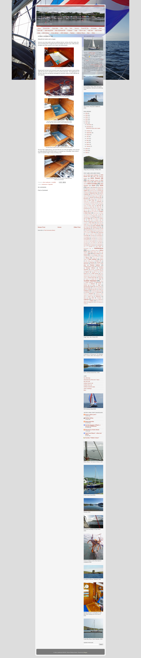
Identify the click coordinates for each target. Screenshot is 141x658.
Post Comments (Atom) (49, 230)
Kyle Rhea (93, 232)
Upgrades (50, 184)
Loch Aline (86, 235)
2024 (86, 117)
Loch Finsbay (99, 238)
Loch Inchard (93, 239)
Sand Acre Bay (86, 276)
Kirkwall (92, 231)
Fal (86, 214)
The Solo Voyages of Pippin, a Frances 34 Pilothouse (92, 425)
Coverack (93, 204)
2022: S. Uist (82, 30)
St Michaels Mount (95, 290)
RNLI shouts (95, 273)
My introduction (97, 66)
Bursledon (86, 198)
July (88, 136)
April (88, 142)
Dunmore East (93, 208)
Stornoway (87, 292)
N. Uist (91, 255)
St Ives (99, 287)
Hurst (89, 225)
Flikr (101, 64)
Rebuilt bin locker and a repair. (93, 128)
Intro (66, 28)
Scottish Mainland (90, 281)
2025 (86, 115)
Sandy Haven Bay (92, 277)
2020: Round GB (49, 30)
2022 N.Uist (97, 181)
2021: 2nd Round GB (60, 30)
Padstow (72, 33)
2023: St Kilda (98, 30)
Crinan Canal (91, 205)
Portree (85, 270)
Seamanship (98, 282)
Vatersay (100, 299)
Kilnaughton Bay (88, 229)
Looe (84, 246)
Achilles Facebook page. (89, 386)
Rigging (85, 273)
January (89, 146)
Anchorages (94, 28)
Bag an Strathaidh (88, 191)
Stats (61, 28)
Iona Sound (86, 227)
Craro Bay (99, 204)
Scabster (87, 279)
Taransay (97, 293)
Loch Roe (86, 243)
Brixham (92, 197)
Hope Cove (99, 222)
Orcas (102, 256)
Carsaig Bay (86, 201)
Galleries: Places (81, 33)
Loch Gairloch (86, 239)
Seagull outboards (89, 282)
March (88, 144)
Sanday (85, 277)
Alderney (87, 189)
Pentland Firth (98, 260)
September (89, 132)
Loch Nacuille (93, 242)
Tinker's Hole (90, 296)
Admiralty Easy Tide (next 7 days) (91, 379)
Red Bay (99, 272)
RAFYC (87, 272)
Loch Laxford (92, 241)
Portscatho (90, 270)
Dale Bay (99, 205)
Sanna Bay (101, 277)
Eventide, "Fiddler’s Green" (92, 437)
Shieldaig (99, 283)
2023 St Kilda (92, 183)
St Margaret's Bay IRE (92, 289)
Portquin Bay (99, 269)
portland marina (100, 266)
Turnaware (99, 297)
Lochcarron (93, 245)
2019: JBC (40, 30)
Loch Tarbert (86, 245)
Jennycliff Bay (87, 228)
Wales (91, 300)
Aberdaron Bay (100, 187)
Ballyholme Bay (93, 193)
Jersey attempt (54, 33)
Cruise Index (55, 28)
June (88, 138)
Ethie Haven (96, 213)
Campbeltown (99, 198)
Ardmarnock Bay (93, 190)
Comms (87, 60)
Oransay (97, 256)
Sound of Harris (98, 286)
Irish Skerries (94, 227)
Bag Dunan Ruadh (96, 191)
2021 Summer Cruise (92, 180)
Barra (91, 194)
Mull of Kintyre (96, 253)
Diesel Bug (92, 207)
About (100, 28)
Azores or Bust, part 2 (90, 414)
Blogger (85, 652)
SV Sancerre (46, 8)
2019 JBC (93, 54)
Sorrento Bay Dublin (88, 286)
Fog (91, 217)
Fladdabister (99, 215)
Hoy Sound (90, 224)
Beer (89, 195)
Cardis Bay (99, 200)
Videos (93, 33)
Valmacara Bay (94, 299)
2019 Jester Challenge (93, 175)
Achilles (92, 64)
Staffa (102, 290)
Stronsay (85, 293)
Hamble (90, 221)
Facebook (96, 64)
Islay (100, 227)
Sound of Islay (87, 287)
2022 (86, 121)
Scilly (76, 30)
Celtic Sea (90, 30)
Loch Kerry (86, 241)
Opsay (86, 256)
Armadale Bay (100, 190)
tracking (101, 59)
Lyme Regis (98, 246)
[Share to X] (62, 182)
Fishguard (94, 215)
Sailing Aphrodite (89, 421)
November (89, 126)
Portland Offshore (90, 268)
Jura (102, 228)
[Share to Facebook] (63, 182)
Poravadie (98, 263)
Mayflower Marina (95, 250)
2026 (86, 113)
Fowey (95, 217)
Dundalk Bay (86, 208)
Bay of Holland (96, 194)
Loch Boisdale (99, 235)
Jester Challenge (95, 228)
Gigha (89, 218)
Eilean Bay (93, 210)
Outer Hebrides (92, 259)
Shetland (93, 283)
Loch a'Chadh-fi (98, 234)
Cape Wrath (91, 200)
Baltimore (101, 193)
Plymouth (86, 263)
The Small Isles (97, 295)
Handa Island (96, 221)
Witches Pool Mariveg (98, 302)
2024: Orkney (45, 33)
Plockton (99, 262)
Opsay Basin (91, 256)
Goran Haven (95, 218)
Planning (92, 262)
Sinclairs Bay (87, 285)
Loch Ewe (93, 238)
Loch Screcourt (92, 243)
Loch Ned (100, 242)
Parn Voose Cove (89, 260)
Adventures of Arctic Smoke (92, 429)
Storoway (93, 292)
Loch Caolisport (86, 236)
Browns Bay (98, 197)
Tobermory (98, 296)
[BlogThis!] (61, 182)
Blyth (101, 195)
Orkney (87, 258)
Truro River (91, 297)
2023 (86, 119)
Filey (100, 214)
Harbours (101, 221)
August (88, 134)
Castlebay (93, 201)
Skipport (93, 285)
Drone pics (99, 207)
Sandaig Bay (99, 276)
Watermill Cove (99, 300)
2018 (86, 152)
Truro (85, 297)
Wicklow (90, 302)
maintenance (45, 184)
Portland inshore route (89, 266)
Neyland (101, 255)
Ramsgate (93, 272)
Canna (85, 200)
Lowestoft (90, 246)
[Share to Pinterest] (65, 182)
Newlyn (96, 255)
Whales (85, 302)
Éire (99, 210)
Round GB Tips (85, 28)
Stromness (98, 292)
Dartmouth (85, 207)
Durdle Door (99, 208)
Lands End (100, 232)
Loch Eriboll (86, 238)
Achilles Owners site (88, 383)
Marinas (88, 250)
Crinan (85, 205)
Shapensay (86, 283)
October (89, 130)
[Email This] (59, 182)
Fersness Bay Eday (93, 214)
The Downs (90, 295)
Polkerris (92, 263)
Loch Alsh (93, 235)
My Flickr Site (87, 381)
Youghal (85, 303)
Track (71, 28)
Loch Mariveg (99, 241)
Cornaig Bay (87, 204)
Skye (99, 285)
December (89, 124)
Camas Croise (93, 198)
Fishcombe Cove (87, 215)
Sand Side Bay (93, 276)
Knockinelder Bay (98, 231)
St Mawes (69, 30)
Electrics (86, 211)
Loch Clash (93, 236)
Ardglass (86, 190)
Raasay (101, 270)
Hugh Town (96, 224)
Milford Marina (93, 251)
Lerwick (91, 234)
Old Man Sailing (89, 418)
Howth (85, 224)
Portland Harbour (95, 265)
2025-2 (88, 187)
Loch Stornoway (99, 243)
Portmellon (92, 269)
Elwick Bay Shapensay (94, 211)
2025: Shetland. (64, 33)
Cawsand (99, 201)
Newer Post (41, 227)
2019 (86, 150)
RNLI (90, 273)
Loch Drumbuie (99, 236)
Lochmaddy (99, 245)
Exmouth (101, 213)
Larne (87, 234)
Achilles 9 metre (91, 52)
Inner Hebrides (97, 225)
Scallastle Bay (93, 279)
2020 (86, 148)
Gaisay (100, 217)
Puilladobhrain (96, 270)
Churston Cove (94, 202)
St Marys (100, 289)
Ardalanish (99, 189)
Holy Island (92, 222)
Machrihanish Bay (87, 248)
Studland (91, 293)
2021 (86, 123)
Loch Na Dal (86, 242)
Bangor (86, 194)
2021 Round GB (96, 178)
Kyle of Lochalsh (87, 232)
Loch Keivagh (99, 239)
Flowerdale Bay (86, 217)
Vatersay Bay (86, 300)
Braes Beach (86, 197)
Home (39, 28)
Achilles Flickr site (88, 385)
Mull (89, 253)
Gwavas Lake (98, 220)
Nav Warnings (87, 377)
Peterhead (86, 262)
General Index (46, 28)
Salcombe (100, 274)
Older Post (77, 227)
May (88, 140)
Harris (86, 222)
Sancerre (77, 28)
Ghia (85, 218)
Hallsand (85, 221)
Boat (88, 33)
